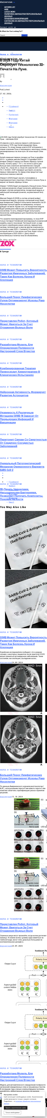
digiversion (6, 85)
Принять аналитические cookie (15, 1108)
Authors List (9, 7)
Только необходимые (12, 1112)
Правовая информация (16, 18)
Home (6, 9)
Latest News (9, 11)
